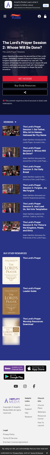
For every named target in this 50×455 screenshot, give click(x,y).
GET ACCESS (25, 78)
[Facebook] (34, 386)
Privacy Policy (8, 434)
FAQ (26, 413)
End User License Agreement (15, 442)
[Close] (2, 5)
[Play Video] (11, 130)
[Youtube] (15, 386)
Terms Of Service (10, 438)
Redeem (28, 416)
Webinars (42, 412)
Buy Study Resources (25, 85)
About (27, 405)
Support (28, 409)
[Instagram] (25, 386)
